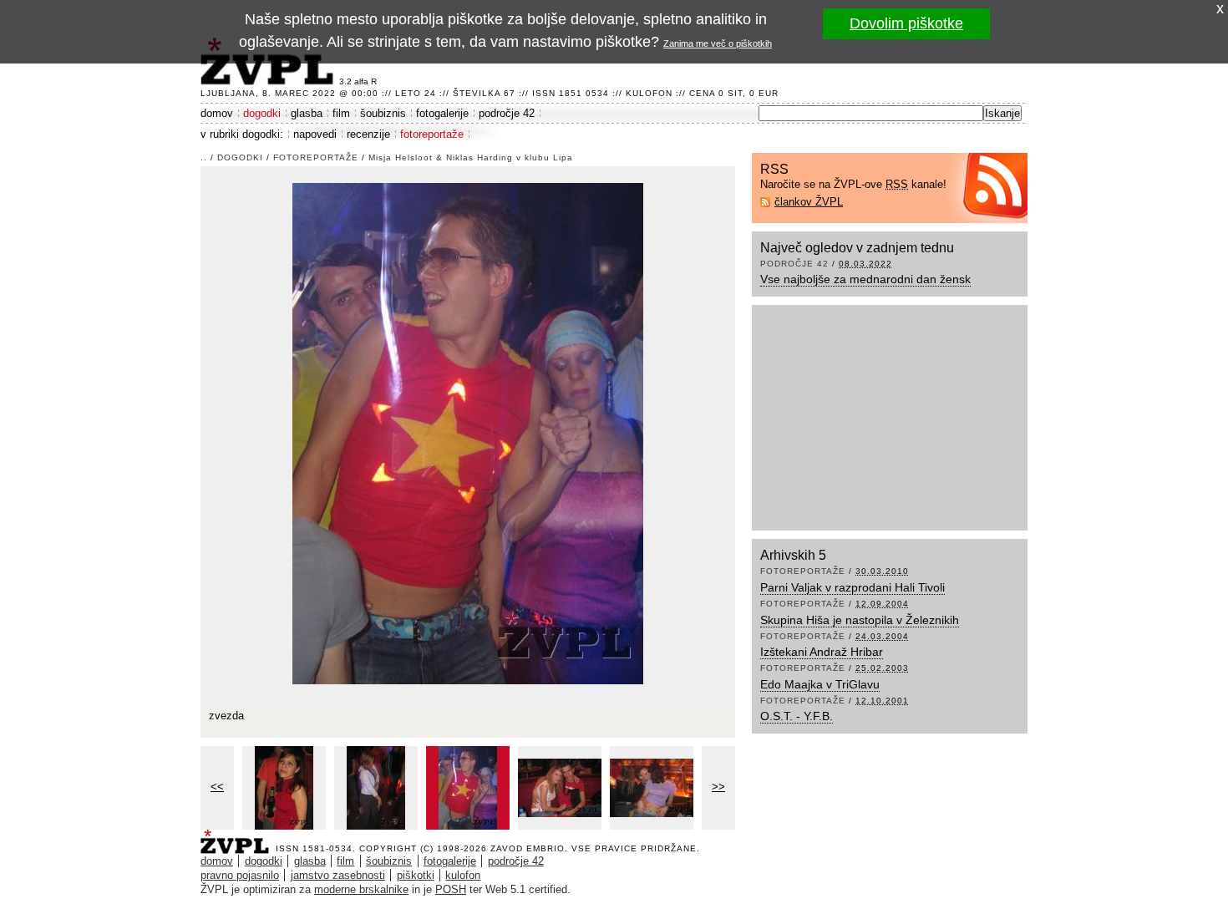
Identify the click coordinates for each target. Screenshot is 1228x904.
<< (217, 786)
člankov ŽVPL (808, 202)
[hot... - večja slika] (651, 788)
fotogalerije (442, 113)
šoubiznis (383, 113)
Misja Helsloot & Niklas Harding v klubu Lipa (470, 157)
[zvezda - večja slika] (468, 788)
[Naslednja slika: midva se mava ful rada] (467, 432)
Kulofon (649, 93)
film (341, 113)
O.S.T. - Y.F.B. (796, 716)
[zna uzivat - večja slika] (376, 788)
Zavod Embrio (527, 848)
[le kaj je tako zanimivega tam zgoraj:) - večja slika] (284, 788)
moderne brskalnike (361, 889)
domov (216, 113)
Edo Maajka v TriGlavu (820, 684)
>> (718, 786)
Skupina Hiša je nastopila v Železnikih (859, 620)
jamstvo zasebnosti (338, 875)
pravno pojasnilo (239, 875)
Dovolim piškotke (906, 23)
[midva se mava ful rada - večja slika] (559, 788)
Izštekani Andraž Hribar (821, 651)
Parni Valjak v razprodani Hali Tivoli (852, 587)
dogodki (262, 113)
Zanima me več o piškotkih (717, 43)
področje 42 (507, 113)
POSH (450, 889)
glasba (306, 113)
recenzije (368, 134)
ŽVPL (238, 837)
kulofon (462, 875)
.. (203, 157)
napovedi (315, 134)
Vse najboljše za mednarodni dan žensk (865, 279)
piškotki (415, 875)
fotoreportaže (432, 134)
